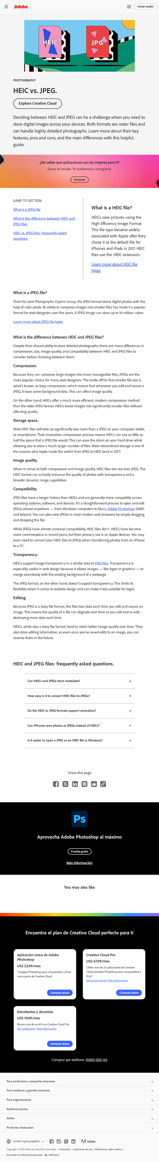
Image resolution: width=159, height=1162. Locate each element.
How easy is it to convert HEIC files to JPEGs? (59, 696)
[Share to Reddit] (94, 784)
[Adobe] (20, 6)
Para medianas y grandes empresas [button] (28, 1090)
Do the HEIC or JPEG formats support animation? (62, 711)
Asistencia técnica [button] (17, 1109)
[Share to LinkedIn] (75, 784)
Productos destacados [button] (20, 1127)
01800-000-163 (96, 1060)
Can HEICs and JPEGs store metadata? (54, 681)
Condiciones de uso (82, 1149)
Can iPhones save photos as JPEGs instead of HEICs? (64, 726)
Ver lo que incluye (96, 980)
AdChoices (54, 1154)
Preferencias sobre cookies (108, 1149)
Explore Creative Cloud (38, 103)
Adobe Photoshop (120, 509)
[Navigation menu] (6, 6)
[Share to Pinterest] (84, 784)
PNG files (101, 563)
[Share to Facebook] (56, 784)
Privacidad (64, 1149)
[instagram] (59, 1141)
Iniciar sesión (146, 6)
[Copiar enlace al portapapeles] (103, 784)
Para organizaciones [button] (19, 1100)
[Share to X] (65, 784)
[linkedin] (73, 1141)
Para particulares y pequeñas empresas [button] (31, 1081)
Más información (79, 863)
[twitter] (66, 1141)
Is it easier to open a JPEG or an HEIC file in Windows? (65, 740)
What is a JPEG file (27, 209)
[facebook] (51, 1141)
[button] (129, 6)
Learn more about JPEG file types (38, 321)
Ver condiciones (26, 1029)
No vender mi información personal (24, 1154)
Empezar (79, 180)
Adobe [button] (11, 1118)
